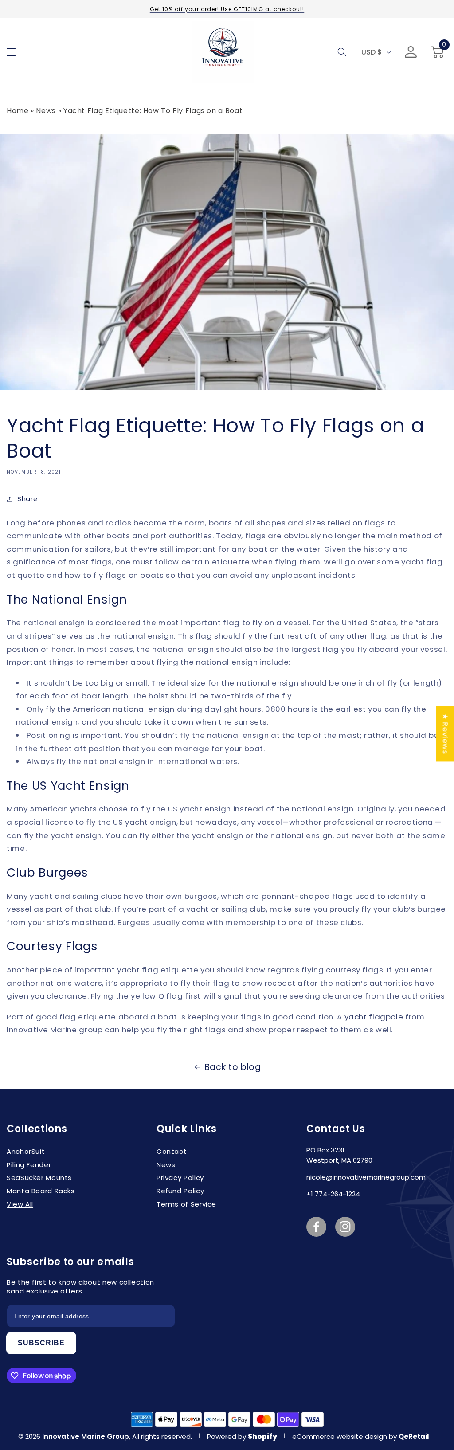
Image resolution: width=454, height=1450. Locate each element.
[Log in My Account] (410, 52)
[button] (11, 52)
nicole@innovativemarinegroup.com (366, 1177)
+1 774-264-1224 (333, 1194)
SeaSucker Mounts (39, 1177)
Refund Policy (180, 1190)
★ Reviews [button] (445, 733)
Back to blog (233, 1067)
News (46, 111)
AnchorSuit (26, 1151)
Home (18, 111)
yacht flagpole (373, 1016)
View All (20, 1204)
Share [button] (27, 498)
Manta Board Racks (41, 1190)
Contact (172, 1151)
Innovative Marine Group (85, 1436)
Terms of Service (186, 1204)
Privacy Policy (180, 1177)
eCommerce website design (340, 1436)
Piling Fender (29, 1164)
